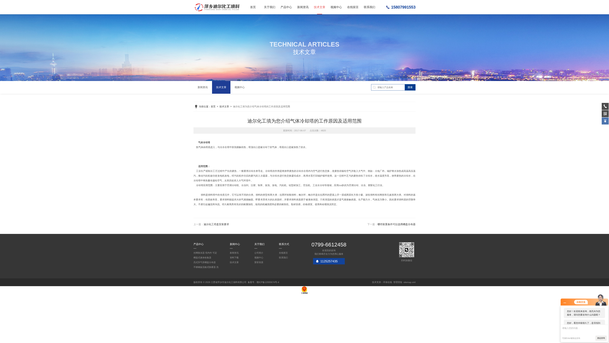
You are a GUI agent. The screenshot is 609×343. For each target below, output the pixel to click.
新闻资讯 (303, 7)
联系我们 (369, 7)
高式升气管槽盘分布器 (204, 262)
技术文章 (319, 7)
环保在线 (387, 282)
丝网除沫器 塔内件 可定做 (205, 253)
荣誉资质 (258, 262)
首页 (253, 7)
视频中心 (336, 7)
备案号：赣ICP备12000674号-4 (263, 282)
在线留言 (353, 7)
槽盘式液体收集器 (202, 257)
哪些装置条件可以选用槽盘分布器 (396, 224)
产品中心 (286, 7)
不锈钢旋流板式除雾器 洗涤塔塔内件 (206, 267)
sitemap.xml (409, 282)
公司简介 (258, 253)
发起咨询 (601, 338)
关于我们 (269, 7)
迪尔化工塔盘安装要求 (216, 224)
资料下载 (234, 257)
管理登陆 (397, 282)
